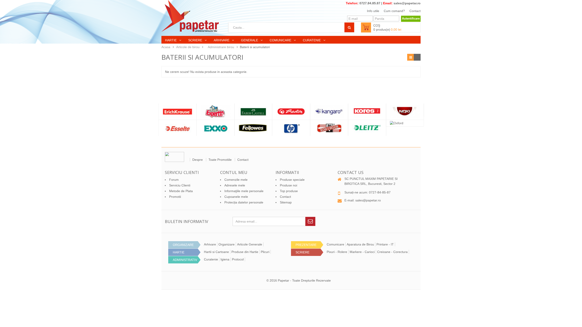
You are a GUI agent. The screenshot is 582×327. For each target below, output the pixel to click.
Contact (415, 11)
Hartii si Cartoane (216, 252)
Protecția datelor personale (243, 202)
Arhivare (222, 40)
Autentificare (411, 18)
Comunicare (281, 40)
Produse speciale (292, 179)
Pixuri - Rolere (337, 252)
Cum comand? (394, 11)
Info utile (373, 11)
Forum (174, 179)
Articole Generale (249, 244)
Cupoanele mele (236, 196)
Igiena (225, 259)
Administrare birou (221, 47)
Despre (197, 159)
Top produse (289, 191)
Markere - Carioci (362, 252)
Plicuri (265, 252)
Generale (250, 40)
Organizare (226, 244)
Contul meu (233, 172)
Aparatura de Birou (360, 244)
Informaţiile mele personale (243, 191)
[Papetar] (190, 16)
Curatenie (312, 40)
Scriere (195, 40)
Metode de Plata (181, 191)
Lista (417, 57)
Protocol (238, 259)
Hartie (171, 40)
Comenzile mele (236, 179)
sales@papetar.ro (407, 3)
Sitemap (286, 202)
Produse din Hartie (244, 252)
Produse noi (288, 185)
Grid (410, 57)
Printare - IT (385, 244)
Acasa (165, 47)
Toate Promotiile (220, 159)
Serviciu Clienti (179, 185)
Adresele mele (234, 185)
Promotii (175, 196)
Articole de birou (188, 47)
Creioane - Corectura (392, 252)
